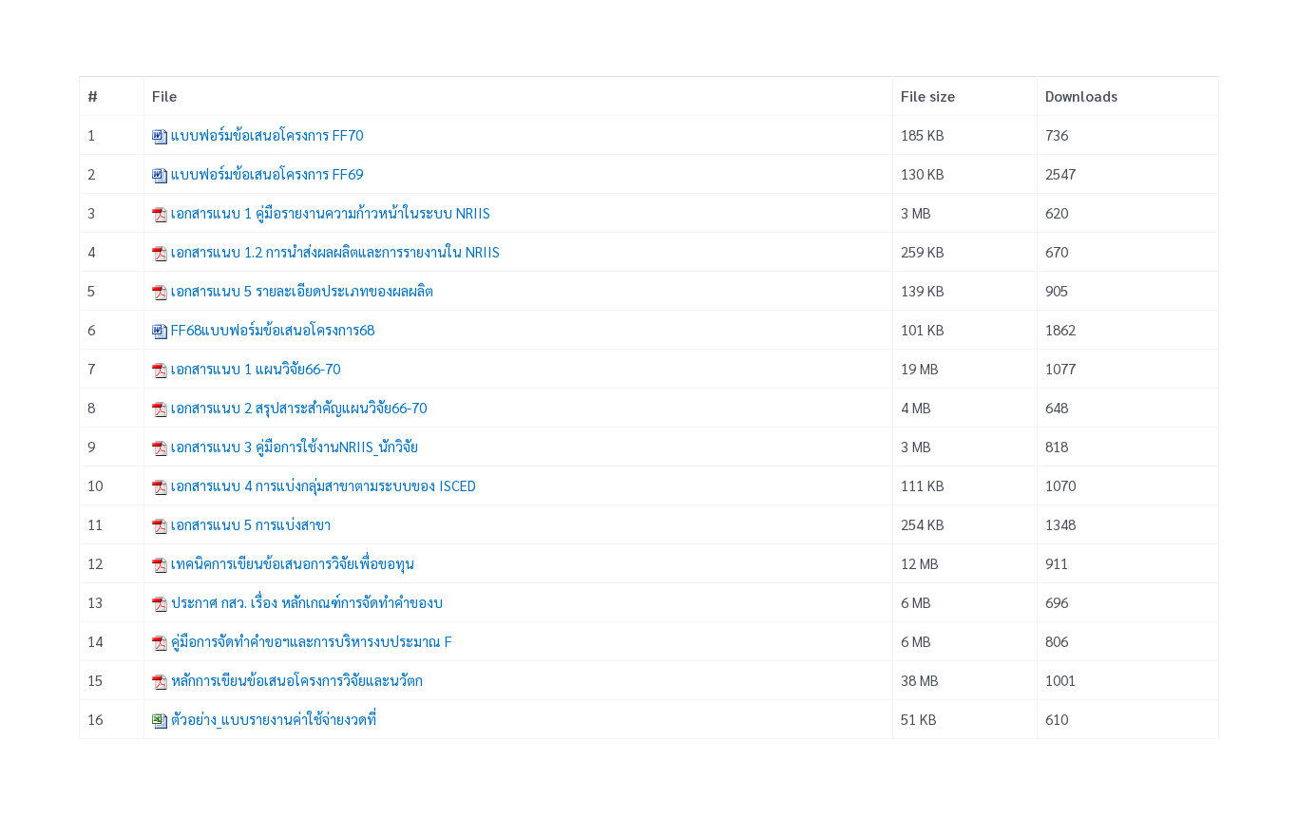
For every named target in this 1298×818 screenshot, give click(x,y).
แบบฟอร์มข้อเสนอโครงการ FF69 (267, 173)
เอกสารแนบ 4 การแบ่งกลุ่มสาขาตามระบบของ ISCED (323, 485)
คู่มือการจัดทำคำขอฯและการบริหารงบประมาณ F (311, 641)
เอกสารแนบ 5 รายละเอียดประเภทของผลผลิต (302, 290)
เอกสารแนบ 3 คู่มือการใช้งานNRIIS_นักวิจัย (294, 446)
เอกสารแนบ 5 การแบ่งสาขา (251, 524)
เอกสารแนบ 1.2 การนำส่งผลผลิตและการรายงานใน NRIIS (335, 251)
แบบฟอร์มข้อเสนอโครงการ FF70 (267, 134)
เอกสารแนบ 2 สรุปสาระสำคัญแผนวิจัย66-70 (299, 407)
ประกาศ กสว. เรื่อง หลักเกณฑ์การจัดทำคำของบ (307, 602)
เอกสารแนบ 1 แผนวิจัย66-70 (255, 368)
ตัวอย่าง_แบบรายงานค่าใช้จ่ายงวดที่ (273, 719)
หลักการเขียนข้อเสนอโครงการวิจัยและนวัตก (297, 680)
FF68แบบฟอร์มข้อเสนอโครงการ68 (272, 329)
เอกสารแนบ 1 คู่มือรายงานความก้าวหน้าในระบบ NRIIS (330, 212)
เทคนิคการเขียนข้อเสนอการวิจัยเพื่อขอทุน (292, 563)
